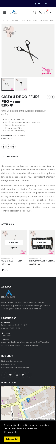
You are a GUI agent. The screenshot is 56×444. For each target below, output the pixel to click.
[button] (35, 12)
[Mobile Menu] (5, 12)
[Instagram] (42, 3)
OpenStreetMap (30, 419)
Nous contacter (8, 364)
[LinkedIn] (46, 3)
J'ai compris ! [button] (12, 439)
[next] (53, 97)
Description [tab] (12, 156)
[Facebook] (35, 3)
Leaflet (20, 419)
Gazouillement (8, 146)
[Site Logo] (13, 12)
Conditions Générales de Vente (15, 367)
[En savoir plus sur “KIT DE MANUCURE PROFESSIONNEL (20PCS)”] (50, 234)
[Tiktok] (49, 3)
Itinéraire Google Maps (11, 361)
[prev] (49, 97)
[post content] (14, 242)
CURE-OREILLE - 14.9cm (11, 260)
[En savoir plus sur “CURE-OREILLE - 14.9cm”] (22, 234)
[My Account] (40, 12)
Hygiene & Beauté (7, 258)
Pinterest (13, 146)
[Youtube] (39, 3)
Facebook (3, 146)
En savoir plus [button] (11, 432)
